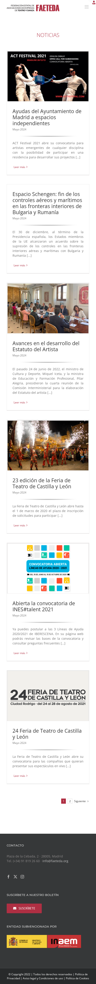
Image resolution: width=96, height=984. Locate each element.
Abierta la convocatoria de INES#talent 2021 (44, 606)
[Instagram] (22, 876)
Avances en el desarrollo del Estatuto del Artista (46, 346)
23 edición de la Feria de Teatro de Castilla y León (42, 483)
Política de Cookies (77, 978)
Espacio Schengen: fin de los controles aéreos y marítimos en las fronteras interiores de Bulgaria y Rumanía (47, 203)
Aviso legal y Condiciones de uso (43, 978)
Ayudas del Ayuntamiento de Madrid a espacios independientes (47, 117)
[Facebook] (8, 876)
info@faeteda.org (55, 861)
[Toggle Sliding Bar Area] (92, 4)
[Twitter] (15, 876)
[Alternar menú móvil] (87, 6)
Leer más (19, 167)
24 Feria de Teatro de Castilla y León (47, 733)
